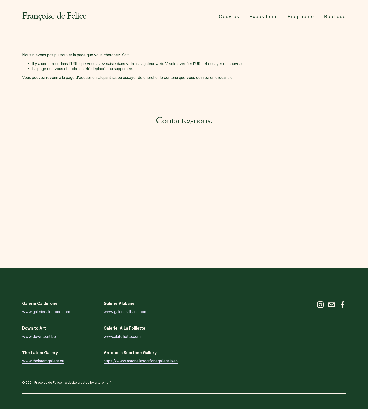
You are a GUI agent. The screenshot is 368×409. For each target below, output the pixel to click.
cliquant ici (107, 77)
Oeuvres (229, 16)
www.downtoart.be (39, 336)
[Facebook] (342, 304)
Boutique (335, 16)
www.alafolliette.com (122, 336)
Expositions (263, 16)
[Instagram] (320, 304)
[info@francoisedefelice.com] (331, 304)
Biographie (301, 16)
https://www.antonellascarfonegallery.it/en (141, 361)
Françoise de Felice (54, 16)
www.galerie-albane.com (125, 311)
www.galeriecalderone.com (46, 311)
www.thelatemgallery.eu (43, 361)
